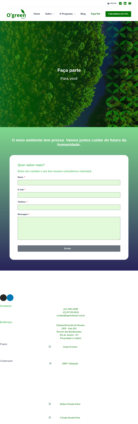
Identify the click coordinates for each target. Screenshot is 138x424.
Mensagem (23, 214)
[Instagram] (120, 3)
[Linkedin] (10, 297)
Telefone (22, 202)
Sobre (48, 14)
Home (37, 14)
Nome (21, 177)
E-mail (21, 189)
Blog (83, 14)
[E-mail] (129, 3)
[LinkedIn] (125, 3)
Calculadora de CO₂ (118, 14)
